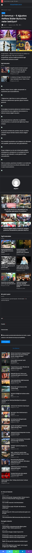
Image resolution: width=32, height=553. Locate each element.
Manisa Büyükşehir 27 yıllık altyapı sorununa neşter (7, 251)
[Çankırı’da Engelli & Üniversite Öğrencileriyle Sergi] (6, 428)
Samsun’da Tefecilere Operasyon (20, 406)
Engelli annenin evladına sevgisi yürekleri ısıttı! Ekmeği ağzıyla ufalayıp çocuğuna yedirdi (19, 70)
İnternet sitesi (4, 329)
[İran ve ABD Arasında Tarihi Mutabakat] (6, 362)
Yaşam (9, 9)
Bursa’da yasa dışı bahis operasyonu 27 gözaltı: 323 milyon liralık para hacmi (20, 461)
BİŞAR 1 (5, 25)
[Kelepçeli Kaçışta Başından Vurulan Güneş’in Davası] (6, 434)
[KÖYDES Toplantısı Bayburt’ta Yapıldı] (6, 448)
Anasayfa (4, 9)
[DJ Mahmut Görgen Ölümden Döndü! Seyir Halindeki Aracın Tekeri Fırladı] (5, 79)
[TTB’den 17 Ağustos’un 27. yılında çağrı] (8, 260)
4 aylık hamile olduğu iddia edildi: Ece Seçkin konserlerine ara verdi (23, 267)
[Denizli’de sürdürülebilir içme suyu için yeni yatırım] (8, 277)
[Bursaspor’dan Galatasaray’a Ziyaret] (6, 414)
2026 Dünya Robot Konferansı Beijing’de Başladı (19, 467)
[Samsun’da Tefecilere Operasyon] (6, 408)
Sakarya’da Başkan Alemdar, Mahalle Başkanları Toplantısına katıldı (23, 284)
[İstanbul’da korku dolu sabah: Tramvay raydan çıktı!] (6, 475)
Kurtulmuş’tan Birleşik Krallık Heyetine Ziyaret (18, 419)
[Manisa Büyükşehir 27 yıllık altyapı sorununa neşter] (8, 244)
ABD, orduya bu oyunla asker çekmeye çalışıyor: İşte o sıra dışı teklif (20, 454)
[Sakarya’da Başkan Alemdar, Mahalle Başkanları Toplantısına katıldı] (24, 277)
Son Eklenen (16, 348)
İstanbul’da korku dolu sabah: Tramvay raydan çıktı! (19, 474)
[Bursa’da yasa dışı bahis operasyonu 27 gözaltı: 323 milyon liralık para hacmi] (6, 461)
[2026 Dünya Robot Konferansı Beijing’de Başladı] (6, 469)
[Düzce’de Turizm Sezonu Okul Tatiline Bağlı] (6, 389)
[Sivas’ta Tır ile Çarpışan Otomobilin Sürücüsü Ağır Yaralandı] (6, 441)
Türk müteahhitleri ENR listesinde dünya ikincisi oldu (20, 381)
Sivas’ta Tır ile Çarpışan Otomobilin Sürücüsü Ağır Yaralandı (20, 439)
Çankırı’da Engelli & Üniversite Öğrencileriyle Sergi (19, 426)
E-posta (3, 324)
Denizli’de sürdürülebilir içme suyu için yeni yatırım (8, 283)
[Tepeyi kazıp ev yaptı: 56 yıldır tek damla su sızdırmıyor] (6, 369)
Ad (2, 318)
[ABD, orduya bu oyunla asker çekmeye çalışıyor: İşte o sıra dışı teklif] (6, 454)
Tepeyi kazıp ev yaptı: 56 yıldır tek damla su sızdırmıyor (16, 1)
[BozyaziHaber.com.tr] (16, 4)
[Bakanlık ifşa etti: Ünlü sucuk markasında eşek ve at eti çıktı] (6, 375)
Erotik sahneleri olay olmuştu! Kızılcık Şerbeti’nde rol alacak (23, 251)
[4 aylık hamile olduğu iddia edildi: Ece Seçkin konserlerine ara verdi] (24, 260)
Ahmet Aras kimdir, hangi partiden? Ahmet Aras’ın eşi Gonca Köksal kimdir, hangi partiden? (20, 354)
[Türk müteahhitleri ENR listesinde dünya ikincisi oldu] (6, 382)
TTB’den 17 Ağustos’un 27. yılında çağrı (8, 266)
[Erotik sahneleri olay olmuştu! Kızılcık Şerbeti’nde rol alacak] (24, 244)
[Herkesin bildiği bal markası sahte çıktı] (6, 395)
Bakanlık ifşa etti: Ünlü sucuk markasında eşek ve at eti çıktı (19, 374)
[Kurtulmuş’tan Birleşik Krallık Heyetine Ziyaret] (6, 421)
